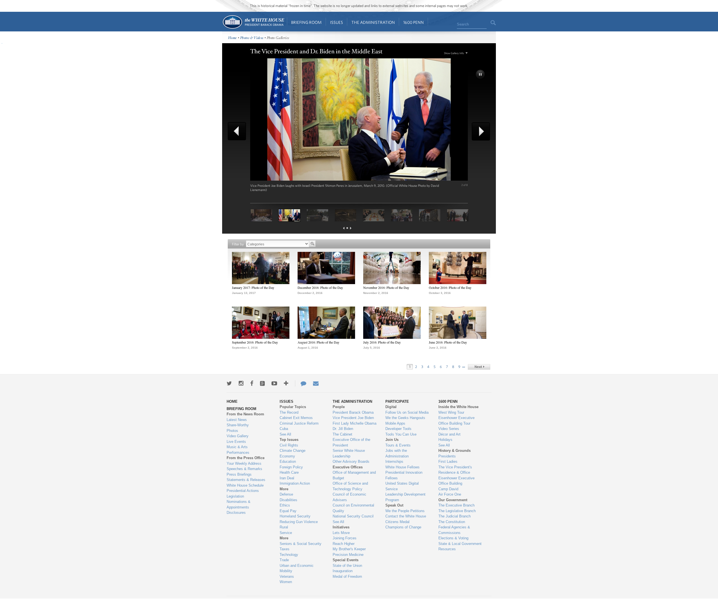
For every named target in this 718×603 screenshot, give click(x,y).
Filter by (238, 244)
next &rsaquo (479, 367)
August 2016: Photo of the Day (318, 342)
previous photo (239, 131)
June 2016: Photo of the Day (448, 342)
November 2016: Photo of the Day (386, 287)
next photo (479, 131)
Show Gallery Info (454, 53)
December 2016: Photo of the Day (320, 287)
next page (350, 228)
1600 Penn (413, 22)
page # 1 (347, 228)
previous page (343, 228)
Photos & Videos (252, 38)
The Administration (373, 22)
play (480, 75)
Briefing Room (306, 22)
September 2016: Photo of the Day (255, 342)
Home (253, 22)
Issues (336, 22)
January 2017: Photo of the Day (253, 287)
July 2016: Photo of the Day (382, 342)
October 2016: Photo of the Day (450, 287)
